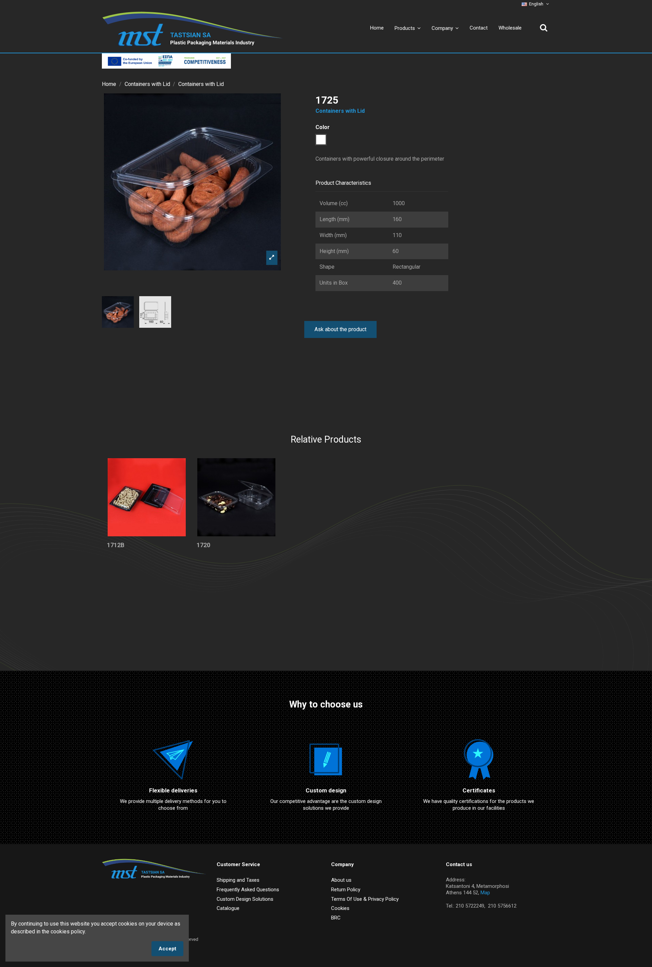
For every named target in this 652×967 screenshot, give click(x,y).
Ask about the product (340, 329)
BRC (336, 918)
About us (341, 880)
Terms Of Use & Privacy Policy (365, 899)
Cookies (340, 908)
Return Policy (345, 890)
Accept (167, 949)
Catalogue (228, 908)
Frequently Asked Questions (248, 890)
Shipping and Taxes (238, 880)
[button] (445, 27)
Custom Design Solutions (245, 899)
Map (485, 893)
